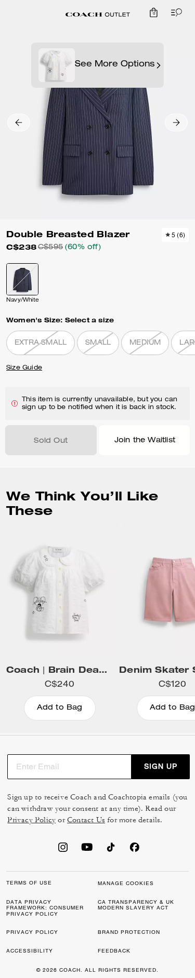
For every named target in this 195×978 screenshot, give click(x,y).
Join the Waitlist (144, 440)
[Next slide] (176, 122)
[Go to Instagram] (63, 850)
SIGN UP (160, 766)
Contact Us (86, 820)
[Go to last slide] (18, 122)
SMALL (98, 343)
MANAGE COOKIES (126, 883)
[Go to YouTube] (87, 850)
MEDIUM (145, 343)
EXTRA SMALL (41, 343)
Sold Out (51, 441)
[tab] (97, 14)
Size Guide (24, 368)
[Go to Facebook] (134, 850)
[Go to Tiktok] (111, 850)
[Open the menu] (174, 12)
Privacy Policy (31, 820)
